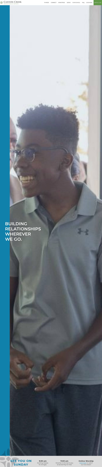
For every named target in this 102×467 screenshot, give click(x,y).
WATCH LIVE (97, 2)
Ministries (61, 2)
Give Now (89, 2)
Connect (53, 2)
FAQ (83, 2)
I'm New (46, 2)
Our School (76, 2)
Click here (82, 463)
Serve (69, 2)
